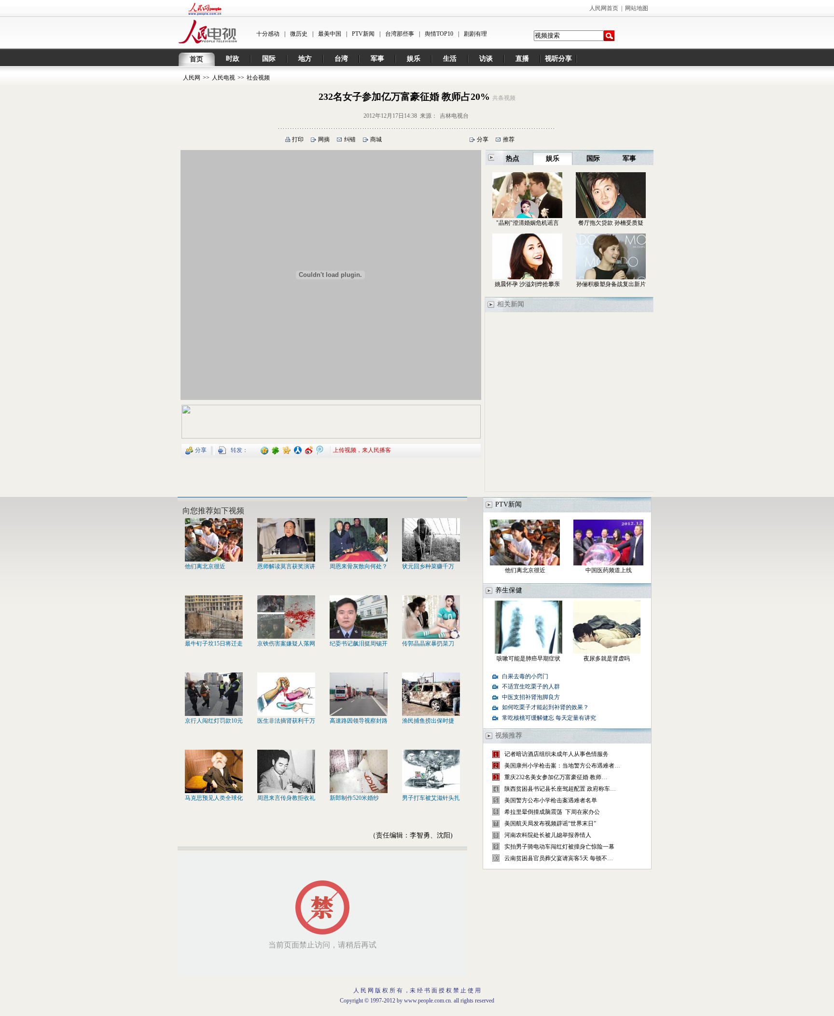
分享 (482, 139)
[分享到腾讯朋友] (275, 449)
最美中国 (329, 33)
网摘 (324, 139)
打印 (298, 139)
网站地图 (636, 8)
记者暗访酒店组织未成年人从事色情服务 (556, 754)
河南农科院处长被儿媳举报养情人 (548, 835)
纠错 (350, 139)
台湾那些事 (399, 33)
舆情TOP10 (439, 33)
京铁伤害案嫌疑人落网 (286, 643)
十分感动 (267, 33)
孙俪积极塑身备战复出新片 (611, 284)
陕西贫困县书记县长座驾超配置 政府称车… (560, 788)
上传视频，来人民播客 (362, 449)
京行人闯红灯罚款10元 (214, 720)
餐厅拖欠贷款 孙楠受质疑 (610, 223)
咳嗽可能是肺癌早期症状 (528, 658)
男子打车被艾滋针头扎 (431, 798)
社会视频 (258, 77)
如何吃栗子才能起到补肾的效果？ (545, 707)
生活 (450, 58)
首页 (196, 59)
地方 (305, 58)
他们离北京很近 (205, 566)
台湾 (341, 58)
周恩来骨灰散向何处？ (359, 566)
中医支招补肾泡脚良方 (531, 697)
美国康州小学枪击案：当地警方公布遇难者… (562, 765)
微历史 (298, 33)
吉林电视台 (454, 115)
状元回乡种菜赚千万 (428, 566)
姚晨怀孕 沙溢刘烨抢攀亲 (527, 284)
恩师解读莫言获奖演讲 (286, 566)
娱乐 (413, 58)
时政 (232, 58)
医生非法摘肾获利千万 (286, 720)
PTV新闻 (363, 33)
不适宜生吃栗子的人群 (531, 686)
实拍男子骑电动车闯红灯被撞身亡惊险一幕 (559, 846)
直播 (522, 58)
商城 (376, 139)
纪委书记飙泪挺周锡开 (359, 643)
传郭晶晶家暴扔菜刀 (428, 643)
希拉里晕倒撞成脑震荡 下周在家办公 (552, 812)
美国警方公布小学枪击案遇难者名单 (550, 800)
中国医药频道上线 (608, 570)
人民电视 (223, 77)
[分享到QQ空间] (264, 449)
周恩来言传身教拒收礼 (286, 798)
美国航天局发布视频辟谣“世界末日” (550, 823)
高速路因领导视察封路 (359, 720)
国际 (269, 58)
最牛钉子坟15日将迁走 (214, 643)
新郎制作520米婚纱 (354, 798)
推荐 (508, 139)
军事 (377, 58)
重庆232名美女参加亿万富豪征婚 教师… (555, 777)
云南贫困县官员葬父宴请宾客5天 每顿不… (558, 858)
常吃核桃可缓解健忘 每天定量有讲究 (549, 717)
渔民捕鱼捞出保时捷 (428, 720)
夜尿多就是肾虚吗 (607, 658)
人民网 (191, 77)
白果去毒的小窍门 (525, 676)
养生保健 (508, 590)
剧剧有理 (475, 33)
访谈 (486, 58)
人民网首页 (603, 8)
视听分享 (558, 58)
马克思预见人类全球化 (214, 798)
